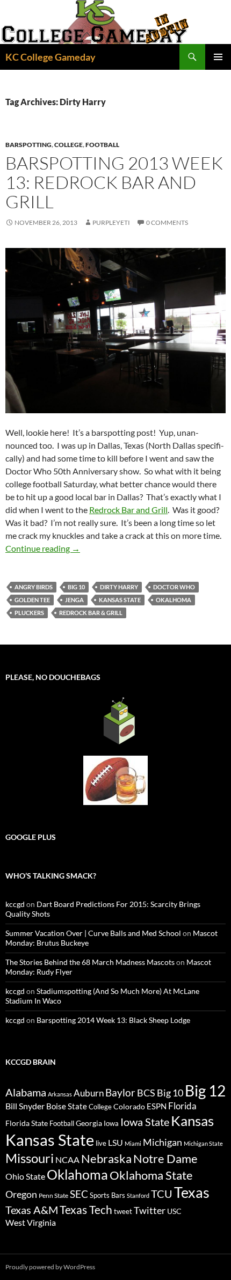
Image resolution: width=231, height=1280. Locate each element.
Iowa (111, 1123)
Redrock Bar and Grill (128, 509)
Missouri (29, 1158)
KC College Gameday (50, 57)
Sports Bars (107, 1195)
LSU (115, 1142)
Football (102, 145)
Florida (182, 1105)
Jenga (74, 599)
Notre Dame (165, 1158)
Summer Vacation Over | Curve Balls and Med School (93, 933)
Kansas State (120, 599)
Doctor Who (174, 586)
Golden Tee (32, 599)
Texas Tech (86, 1209)
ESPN (157, 1106)
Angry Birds (34, 586)
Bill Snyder (25, 1106)
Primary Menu (218, 57)
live (101, 1143)
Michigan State (203, 1143)
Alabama (25, 1092)
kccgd (15, 904)
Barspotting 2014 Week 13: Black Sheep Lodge (113, 1020)
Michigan (162, 1142)
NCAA (67, 1159)
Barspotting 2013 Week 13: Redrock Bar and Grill (114, 182)
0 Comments (167, 222)
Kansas (192, 1121)
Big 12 (205, 1091)
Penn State (53, 1195)
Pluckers (29, 612)
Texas (192, 1192)
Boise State (66, 1106)
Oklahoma (77, 1174)
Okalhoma (173, 599)
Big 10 (76, 586)
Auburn (89, 1093)
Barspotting (28, 145)
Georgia (89, 1123)
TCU (161, 1193)
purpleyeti (111, 222)
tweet (123, 1211)
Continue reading (42, 548)
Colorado (129, 1106)
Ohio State (25, 1176)
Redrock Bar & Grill (90, 612)
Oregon (21, 1194)
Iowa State (144, 1121)
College (68, 145)
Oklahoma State (151, 1175)
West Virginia (30, 1222)
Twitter (149, 1210)
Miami (133, 1143)
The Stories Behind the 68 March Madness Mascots (90, 962)
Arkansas (60, 1094)
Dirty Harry (119, 586)
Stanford (138, 1195)
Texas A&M (31, 1209)
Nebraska (106, 1158)
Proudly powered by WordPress (50, 1267)
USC (174, 1211)
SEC (79, 1194)
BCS (146, 1093)
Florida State (26, 1123)
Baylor (120, 1092)
